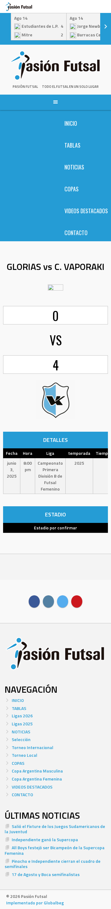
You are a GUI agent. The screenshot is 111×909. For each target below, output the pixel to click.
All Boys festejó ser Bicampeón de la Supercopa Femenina (55, 850)
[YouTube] (76, 601)
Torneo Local (24, 755)
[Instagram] (48, 601)
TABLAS (72, 145)
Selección (21, 739)
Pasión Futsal (25, 86)
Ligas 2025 (22, 723)
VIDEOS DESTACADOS (86, 211)
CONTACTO (76, 233)
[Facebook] (34, 601)
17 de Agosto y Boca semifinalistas (46, 874)
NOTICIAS (74, 167)
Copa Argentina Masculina (37, 771)
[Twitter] (62, 601)
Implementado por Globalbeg (35, 902)
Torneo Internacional (32, 747)
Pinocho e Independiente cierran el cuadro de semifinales (53, 864)
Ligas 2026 (22, 715)
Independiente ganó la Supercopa (45, 839)
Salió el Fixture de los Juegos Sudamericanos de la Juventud (55, 829)
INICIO (70, 123)
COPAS (71, 189)
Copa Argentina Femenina (37, 779)
